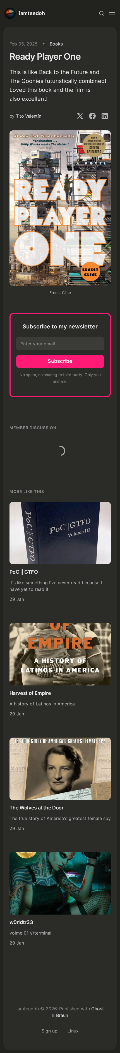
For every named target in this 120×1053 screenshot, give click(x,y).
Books (56, 44)
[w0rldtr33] (60, 899)
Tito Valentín (28, 116)
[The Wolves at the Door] (60, 785)
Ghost (97, 1008)
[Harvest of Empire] (60, 670)
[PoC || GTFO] (60, 553)
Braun (62, 1015)
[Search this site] (101, 13)
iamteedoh (32, 13)
